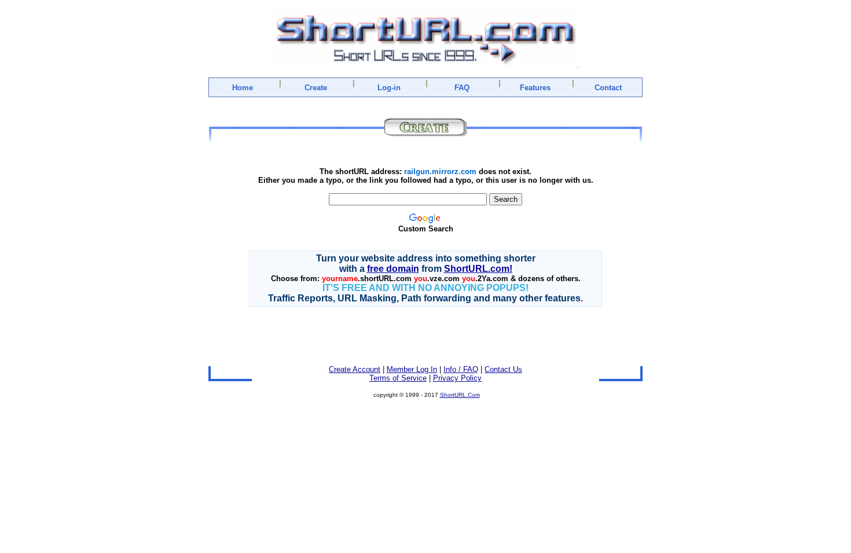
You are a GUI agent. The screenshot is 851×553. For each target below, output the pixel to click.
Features (535, 87)
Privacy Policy (457, 378)
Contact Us (503, 369)
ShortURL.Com (460, 395)
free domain (393, 269)
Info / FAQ (460, 369)
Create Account (354, 369)
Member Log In (412, 369)
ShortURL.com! (478, 269)
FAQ (461, 87)
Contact (608, 87)
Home (242, 87)
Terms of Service (398, 378)
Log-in (389, 87)
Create (316, 87)
